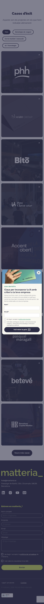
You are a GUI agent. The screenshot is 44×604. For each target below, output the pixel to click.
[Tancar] (39, 272)
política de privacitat (24, 319)
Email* (6, 312)
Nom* (6, 304)
